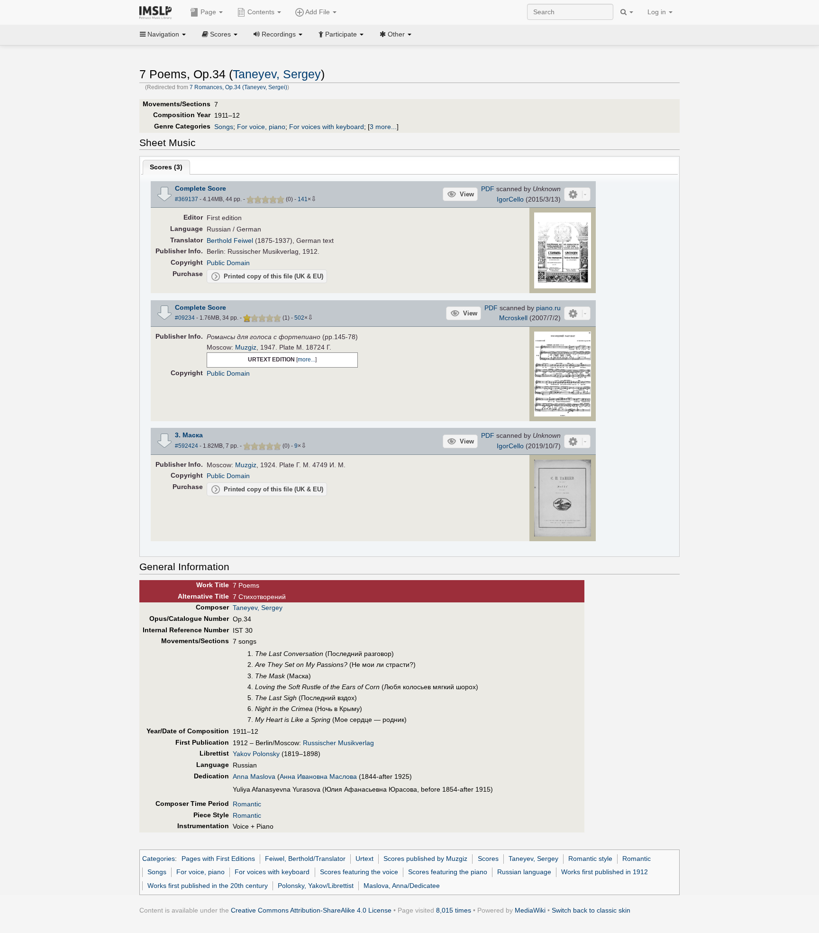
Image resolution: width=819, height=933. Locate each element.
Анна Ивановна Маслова (318, 776)
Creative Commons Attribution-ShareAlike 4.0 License (311, 910)
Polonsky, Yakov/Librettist (316, 885)
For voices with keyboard (326, 126)
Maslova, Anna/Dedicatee (402, 885)
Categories (158, 858)
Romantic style (590, 858)
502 (299, 317)
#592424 (186, 446)
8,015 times (453, 910)
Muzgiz (245, 347)
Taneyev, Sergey (277, 74)
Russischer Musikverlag (338, 743)
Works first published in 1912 (604, 872)
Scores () (166, 167)
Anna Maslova (254, 776)
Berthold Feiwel (230, 240)
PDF (487, 189)
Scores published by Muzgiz (425, 858)
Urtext (364, 858)
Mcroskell (513, 318)
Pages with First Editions (218, 858)
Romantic (247, 804)
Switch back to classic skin (591, 910)
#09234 (185, 317)
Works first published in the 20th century (207, 885)
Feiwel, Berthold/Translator (305, 858)
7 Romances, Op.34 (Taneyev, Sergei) (238, 87)
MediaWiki (530, 910)
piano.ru (548, 308)
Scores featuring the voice (359, 872)
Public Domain (228, 263)
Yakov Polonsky (256, 753)
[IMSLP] (157, 12)
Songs (223, 126)
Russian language (524, 872)
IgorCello (510, 199)
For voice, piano (261, 126)
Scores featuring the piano (447, 872)
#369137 (186, 199)
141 (303, 199)
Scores (488, 858)
